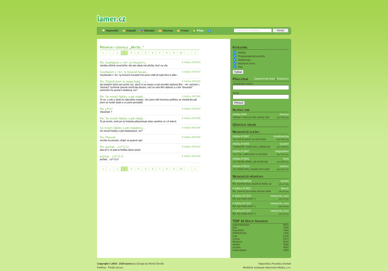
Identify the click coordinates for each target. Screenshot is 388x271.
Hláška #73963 (241, 143)
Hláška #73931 (241, 158)
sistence (284, 166)
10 (180, 52)
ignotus (285, 181)
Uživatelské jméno (243, 83)
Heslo (236, 93)
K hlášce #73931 (242, 188)
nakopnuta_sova (279, 196)
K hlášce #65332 (191, 146)
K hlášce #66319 (242, 181)
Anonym (284, 114)
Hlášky (242, 52)
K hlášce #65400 (191, 108)
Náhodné (149, 30)
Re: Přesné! (108, 137)
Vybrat (238, 71)
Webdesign (244, 60)
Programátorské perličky (251, 56)
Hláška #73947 (241, 151)
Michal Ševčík (156, 263)
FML (240, 67)
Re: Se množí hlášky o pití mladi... (122, 96)
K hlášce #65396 (191, 96)
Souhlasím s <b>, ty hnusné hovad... (124, 72)
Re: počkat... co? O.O (114, 147)
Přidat (200, 30)
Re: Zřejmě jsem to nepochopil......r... (124, 81)
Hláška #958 (240, 114)
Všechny (168, 30)
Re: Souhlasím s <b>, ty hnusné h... (123, 62)
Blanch (285, 188)
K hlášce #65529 (191, 62)
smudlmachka (281, 136)
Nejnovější (112, 30)
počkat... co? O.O (111, 156)
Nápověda (264, 263)
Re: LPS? (106, 109)
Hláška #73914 (241, 166)
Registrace (283, 78)
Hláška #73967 (241, 136)
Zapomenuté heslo (264, 78)
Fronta (185, 30)
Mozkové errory (246, 63)
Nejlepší (131, 30)
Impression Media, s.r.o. (278, 267)
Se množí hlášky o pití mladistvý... (122, 128)
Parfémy (101, 267)
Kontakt (287, 263)
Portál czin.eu (115, 267)
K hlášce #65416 (191, 81)
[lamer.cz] (111, 18)
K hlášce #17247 (242, 196)
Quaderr (284, 143)
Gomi (286, 158)
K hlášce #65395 (191, 137)
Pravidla (276, 263)
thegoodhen (282, 151)
